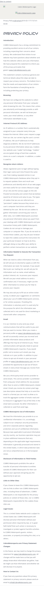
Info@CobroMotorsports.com (20, 582)
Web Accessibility (16, 595)
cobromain (17, 21)
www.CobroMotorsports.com (20, 70)
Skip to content (5, 1)
